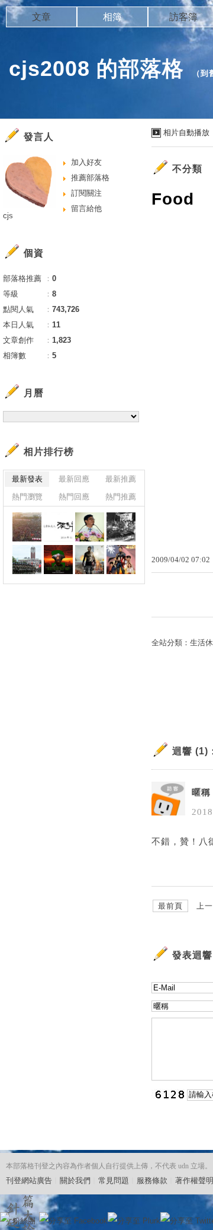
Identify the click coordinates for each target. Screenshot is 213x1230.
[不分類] (26, 526)
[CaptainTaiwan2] (89, 559)
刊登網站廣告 (29, 1180)
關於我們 (75, 1180)
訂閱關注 (86, 193)
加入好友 (86, 162)
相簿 (112, 17)
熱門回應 (74, 496)
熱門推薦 (120, 496)
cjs (8, 215)
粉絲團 (24, 1220)
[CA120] (120, 559)
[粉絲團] (4, 1217)
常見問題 (113, 1180)
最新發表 (27, 478)
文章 (41, 17)
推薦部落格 (90, 177)
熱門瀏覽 (27, 496)
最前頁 (170, 905)
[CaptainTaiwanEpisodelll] (58, 559)
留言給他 (86, 208)
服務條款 (152, 1180)
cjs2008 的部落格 (96, 68)
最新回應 (74, 478)
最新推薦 (120, 478)
